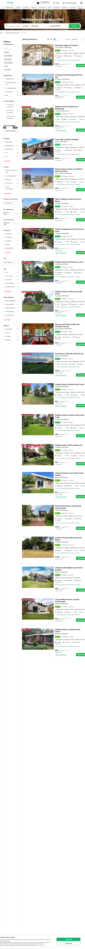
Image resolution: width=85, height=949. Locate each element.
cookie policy (41, 945)
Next (50, 55)
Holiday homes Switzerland (12, 32)
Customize (68, 943)
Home (1, 32)
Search (74, 26)
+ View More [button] (7, 69)
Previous (26, 55)
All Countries (80, 7)
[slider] (5, 131)
